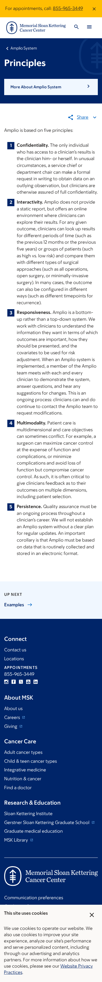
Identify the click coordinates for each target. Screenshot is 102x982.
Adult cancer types (23, 752)
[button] (51, 87)
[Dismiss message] (94, 8)
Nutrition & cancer (22, 778)
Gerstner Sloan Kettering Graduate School (47, 822)
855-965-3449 (68, 8)
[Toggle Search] (76, 27)
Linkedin (35, 682)
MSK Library (16, 840)
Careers (12, 717)
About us (13, 708)
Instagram (6, 682)
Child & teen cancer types (30, 761)
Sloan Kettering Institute (28, 813)
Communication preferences (33, 897)
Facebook (14, 682)
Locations (14, 658)
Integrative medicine (25, 769)
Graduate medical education (33, 831)
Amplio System (23, 48)
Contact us (15, 649)
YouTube (28, 682)
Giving (11, 726)
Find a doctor (18, 787)
